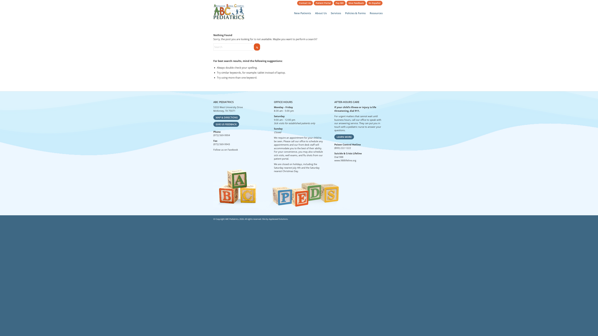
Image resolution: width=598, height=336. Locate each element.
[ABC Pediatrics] (228, 11)
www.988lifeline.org (345, 160)
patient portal (281, 158)
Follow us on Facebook (225, 149)
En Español (374, 3)
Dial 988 (338, 157)
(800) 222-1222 (342, 147)
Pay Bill (340, 3)
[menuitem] (305, 3)
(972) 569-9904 (221, 135)
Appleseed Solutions (278, 219)
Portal (323, 3)
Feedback (356, 3)
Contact (305, 3)
